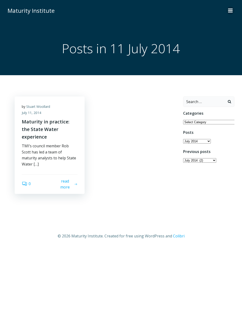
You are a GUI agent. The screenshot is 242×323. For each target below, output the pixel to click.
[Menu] (230, 11)
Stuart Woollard (38, 106)
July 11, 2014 (31, 112)
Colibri (179, 236)
